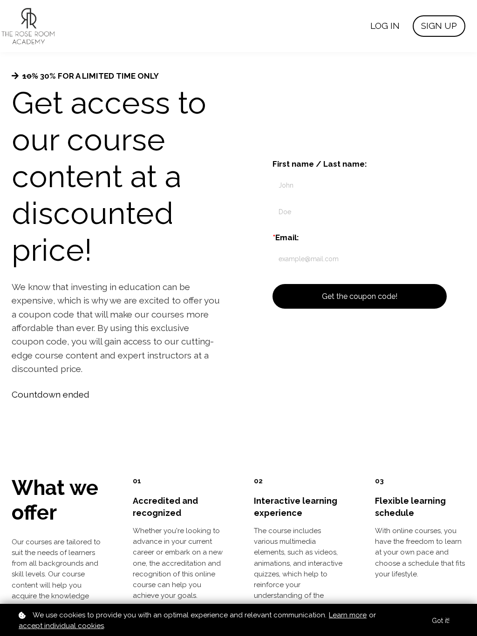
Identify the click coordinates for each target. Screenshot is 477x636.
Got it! (441, 620)
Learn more (348, 615)
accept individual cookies (61, 626)
